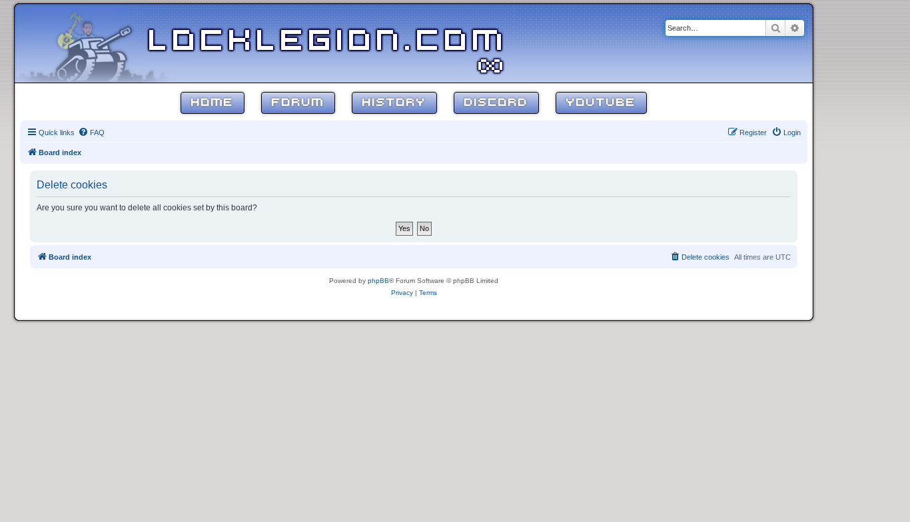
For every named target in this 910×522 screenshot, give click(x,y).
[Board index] (101, 42)
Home (212, 103)
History (394, 103)
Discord (496, 103)
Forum (298, 103)
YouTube (601, 103)
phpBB (378, 280)
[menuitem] (91, 132)
